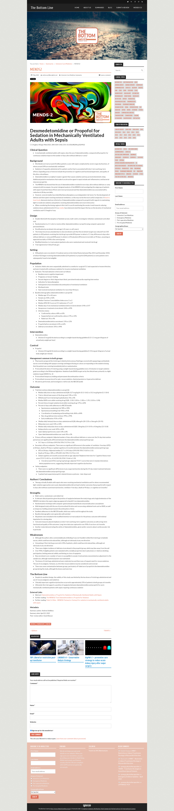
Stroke (141, 110)
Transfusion (128, 115)
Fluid (136, 90)
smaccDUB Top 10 (120, 174)
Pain (131, 168)
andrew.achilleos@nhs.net (49, 75)
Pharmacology (40, 624)
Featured (33, 624)
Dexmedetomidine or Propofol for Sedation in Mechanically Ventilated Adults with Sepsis (72, 595)
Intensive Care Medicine (68, 75)
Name (32, 705)
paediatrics (125, 168)
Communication (119, 88)
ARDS (136, 82)
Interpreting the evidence (135, 166)
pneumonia (137, 168)
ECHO (120, 90)
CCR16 (125, 149)
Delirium (134, 88)
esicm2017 (133, 157)
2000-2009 (136, 129)
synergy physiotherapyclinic (130, 766)
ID (136, 163)
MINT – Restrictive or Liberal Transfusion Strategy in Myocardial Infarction (129, 753)
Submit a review (122, 8)
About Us (87, 8)
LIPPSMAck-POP (124, 785)
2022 (116, 138)
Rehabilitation (119, 107)
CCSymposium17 (119, 152)
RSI (140, 107)
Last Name (119, 196)
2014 (132, 132)
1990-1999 (128, 129)
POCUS (116, 171)
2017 (121, 135)
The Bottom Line (42, 8)
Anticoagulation (128, 82)
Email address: (120, 204)
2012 (128, 132)
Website (33, 722)
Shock (128, 110)
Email (32, 714)
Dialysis (140, 88)
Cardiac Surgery (130, 85)
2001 (141, 129)
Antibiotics (118, 82)
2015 (137, 132)
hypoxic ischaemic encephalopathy (124, 163)
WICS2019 (130, 177)
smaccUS (128, 174)
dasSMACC (133, 154)
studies (61, 208)
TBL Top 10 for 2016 (120, 177)
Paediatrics (131, 99)
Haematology (118, 93)
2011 (124, 132)
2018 (125, 135)
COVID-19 (128, 88)
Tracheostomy (119, 115)
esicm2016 (126, 157)
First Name (119, 188)
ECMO (124, 90)
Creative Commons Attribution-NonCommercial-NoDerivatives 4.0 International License (108, 809)
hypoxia (122, 160)
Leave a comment (106, 75)
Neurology (136, 96)
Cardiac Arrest (119, 85)
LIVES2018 (117, 168)
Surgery (117, 113)
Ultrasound (118, 118)
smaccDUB (139, 171)
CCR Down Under (133, 149)
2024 (125, 138)
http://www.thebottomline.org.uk (60, 809)
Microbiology (119, 96)
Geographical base (121, 226)
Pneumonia (118, 104)
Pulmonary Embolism (128, 104)
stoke (141, 174)
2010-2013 (118, 132)
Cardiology (139, 85)
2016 (116, 135)
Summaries (99, 8)
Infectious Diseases (120, 166)
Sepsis (123, 110)
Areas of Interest (121, 213)
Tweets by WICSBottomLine (98, 751)
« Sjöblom (34, 631)
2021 (138, 135)
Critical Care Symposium (122, 154)
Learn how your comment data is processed (71, 739)
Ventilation (136, 118)
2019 (129, 135)
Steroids (134, 110)
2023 (121, 138)
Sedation (48, 624)
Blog (110, 8)
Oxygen (125, 99)
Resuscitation (134, 107)
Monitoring (127, 96)
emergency (118, 157)
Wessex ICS (137, 8)
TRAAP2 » (107, 631)
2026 (134, 138)
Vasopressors (127, 118)
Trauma (136, 115)
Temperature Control (128, 113)
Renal (126, 107)
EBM (116, 90)
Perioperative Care (120, 101)
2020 (134, 135)
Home (77, 8)
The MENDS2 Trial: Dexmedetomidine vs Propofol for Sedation (67, 598)
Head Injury (127, 93)
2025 (129, 138)
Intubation (135, 93)
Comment (34, 683)
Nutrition (118, 99)
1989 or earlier (119, 129)
